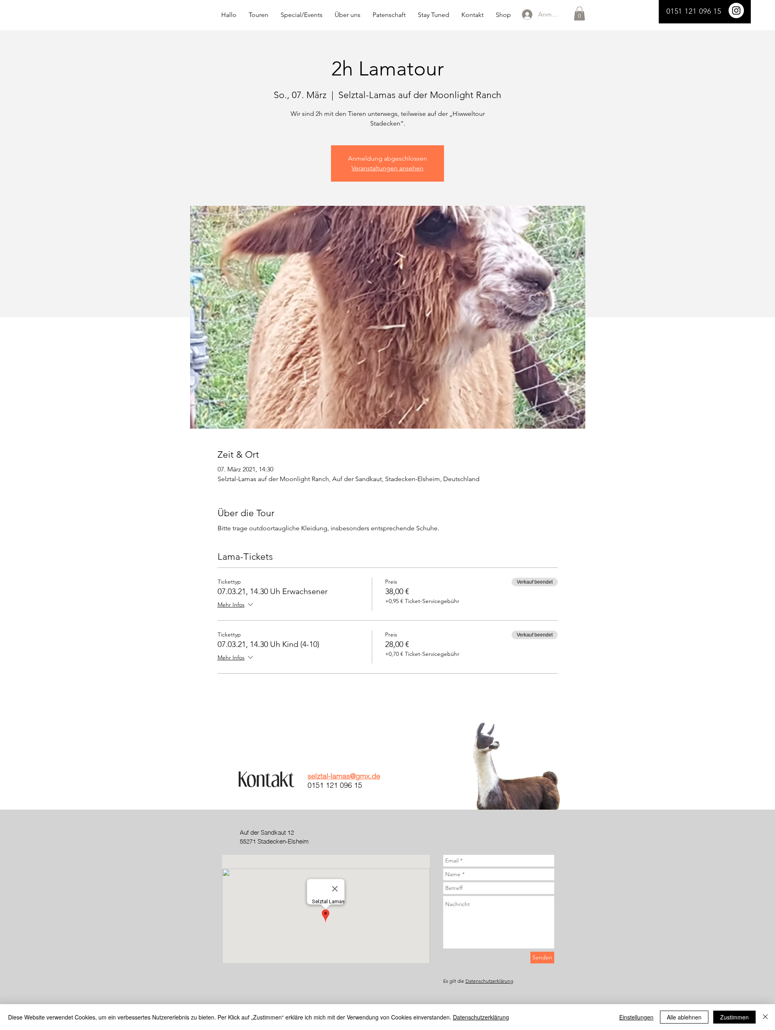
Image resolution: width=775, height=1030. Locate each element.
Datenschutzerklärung (489, 981)
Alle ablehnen (684, 1017)
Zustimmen (734, 1017)
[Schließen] (765, 1017)
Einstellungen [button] (636, 1017)
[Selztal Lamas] (736, 10)
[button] (579, 13)
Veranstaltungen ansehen (387, 168)
